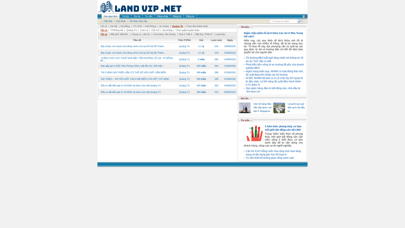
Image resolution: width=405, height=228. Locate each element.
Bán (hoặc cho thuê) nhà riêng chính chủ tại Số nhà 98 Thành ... (133, 46)
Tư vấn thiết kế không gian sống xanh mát (270, 157)
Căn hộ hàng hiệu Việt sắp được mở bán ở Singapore (262, 107)
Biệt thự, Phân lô (204, 34)
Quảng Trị (177, 26)
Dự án (244, 98)
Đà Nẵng (125, 26)
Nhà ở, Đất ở (185, 34)
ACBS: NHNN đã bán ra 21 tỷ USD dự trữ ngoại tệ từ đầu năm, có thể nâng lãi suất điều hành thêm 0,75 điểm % (274, 81)
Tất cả (103, 26)
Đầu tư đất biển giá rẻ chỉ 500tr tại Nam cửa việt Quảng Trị (131, 85)
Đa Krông (167, 30)
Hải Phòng (150, 26)
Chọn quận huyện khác (188, 30)
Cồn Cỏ (155, 30)
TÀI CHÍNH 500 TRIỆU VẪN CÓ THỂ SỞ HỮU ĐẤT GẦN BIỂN (133, 72)
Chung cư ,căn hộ (140, 34)
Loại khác (220, 34)
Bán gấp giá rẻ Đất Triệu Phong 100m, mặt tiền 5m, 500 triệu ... (133, 66)
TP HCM (137, 26)
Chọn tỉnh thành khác (197, 26)
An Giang (164, 26)
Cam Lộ (144, 30)
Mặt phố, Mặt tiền (119, 34)
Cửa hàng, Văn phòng (164, 34)
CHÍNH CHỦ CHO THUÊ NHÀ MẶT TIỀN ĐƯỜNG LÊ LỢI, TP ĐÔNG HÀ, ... (136, 59)
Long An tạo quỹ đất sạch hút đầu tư (296, 107)
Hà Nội (113, 26)
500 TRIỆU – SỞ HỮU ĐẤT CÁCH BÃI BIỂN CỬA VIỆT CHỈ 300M (135, 79)
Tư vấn (245, 120)
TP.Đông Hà (117, 30)
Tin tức (245, 27)
